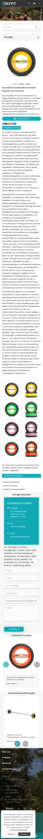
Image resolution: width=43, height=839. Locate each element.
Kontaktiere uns (9, 768)
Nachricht (6, 763)
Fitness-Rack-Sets (10, 485)
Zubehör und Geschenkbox (14, 489)
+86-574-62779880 (18, 526)
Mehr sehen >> (12, 683)
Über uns (6, 751)
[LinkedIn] (25, 809)
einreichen (14, 629)
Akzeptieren (24, 834)
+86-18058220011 (12, 793)
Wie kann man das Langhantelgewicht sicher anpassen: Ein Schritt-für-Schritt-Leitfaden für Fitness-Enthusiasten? (21, 736)
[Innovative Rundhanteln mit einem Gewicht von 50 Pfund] (21, 62)
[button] (6, 665)
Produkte (6, 757)
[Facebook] (18, 809)
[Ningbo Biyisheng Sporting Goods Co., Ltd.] (9, 3)
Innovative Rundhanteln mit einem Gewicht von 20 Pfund (20, 678)
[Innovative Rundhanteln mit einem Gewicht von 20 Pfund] (21, 656)
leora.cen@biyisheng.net (20, 536)
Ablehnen (11, 834)
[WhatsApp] (37, 809)
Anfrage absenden (22, 119)
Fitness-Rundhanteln (11, 482)
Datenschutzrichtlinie (19, 830)
